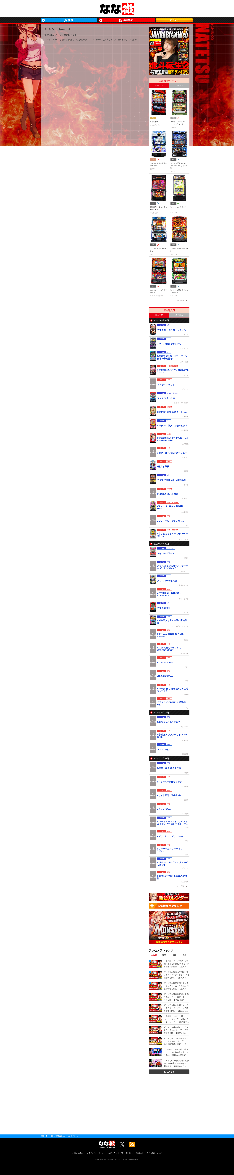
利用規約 (130, 1153)
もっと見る (169, 1072)
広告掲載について (154, 1153)
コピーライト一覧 (115, 1153)
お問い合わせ (78, 1153)
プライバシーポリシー (95, 1153)
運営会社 (140, 1153)
